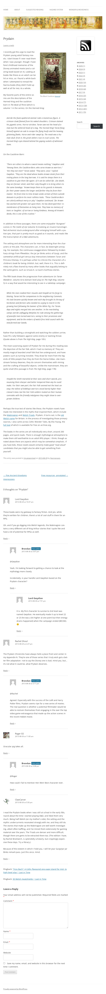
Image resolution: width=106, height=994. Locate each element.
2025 (82, 66)
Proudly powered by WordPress (15, 989)
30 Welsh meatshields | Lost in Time (29, 879)
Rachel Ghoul (21, 641)
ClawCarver (20, 799)
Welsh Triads (29, 415)
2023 (82, 72)
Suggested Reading (34, 10)
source (57, 96)
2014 (82, 102)
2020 (82, 82)
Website (7, 952)
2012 (83, 109)
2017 (82, 92)
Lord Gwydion (22, 499)
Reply (5, 538)
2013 (83, 105)
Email (6, 942)
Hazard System (56, 10)
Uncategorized (29, 458)
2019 (82, 85)
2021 (82, 79)
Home (5, 10)
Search (79, 122)
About (17, 10)
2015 (82, 99)
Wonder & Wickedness (79, 10)
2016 (82, 95)
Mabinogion (12, 415)
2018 (82, 89)
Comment (8, 901)
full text (6, 425)
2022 (82, 76)
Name (6, 931)
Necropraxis (55, 458)
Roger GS (19, 733)
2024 (82, 69)
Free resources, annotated (54, 475)
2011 (82, 112)
